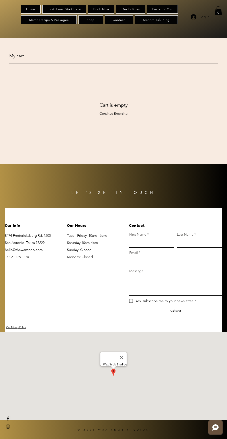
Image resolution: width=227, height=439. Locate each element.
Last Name (186, 234)
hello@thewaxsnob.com (24, 250)
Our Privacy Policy (16, 327)
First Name (139, 234)
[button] (218, 10)
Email (134, 253)
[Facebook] (8, 418)
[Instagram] (8, 426)
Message (136, 271)
